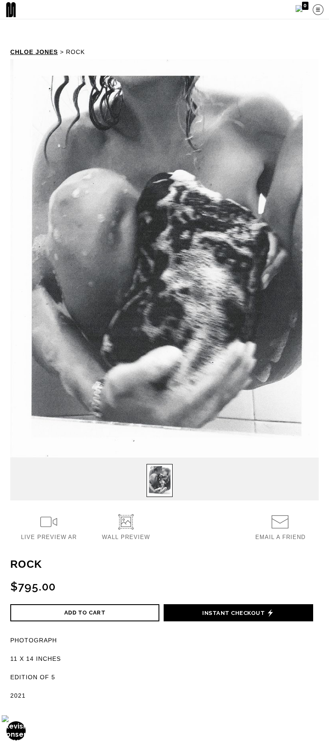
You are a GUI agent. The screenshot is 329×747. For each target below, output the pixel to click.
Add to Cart (85, 612)
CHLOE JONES (34, 51)
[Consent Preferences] (16, 731)
